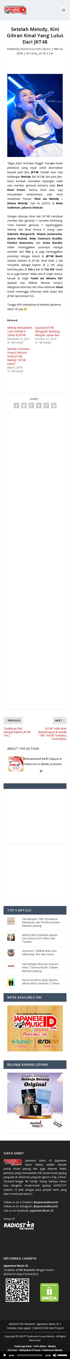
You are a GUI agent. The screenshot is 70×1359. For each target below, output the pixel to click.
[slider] (63, 1355)
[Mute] (55, 1355)
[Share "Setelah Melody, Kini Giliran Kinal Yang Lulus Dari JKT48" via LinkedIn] (53, 405)
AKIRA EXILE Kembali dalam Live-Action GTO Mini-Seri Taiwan (39, 938)
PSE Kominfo (26, 1270)
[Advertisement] (37, 62)
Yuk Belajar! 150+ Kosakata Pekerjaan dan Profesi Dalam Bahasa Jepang (41, 922)
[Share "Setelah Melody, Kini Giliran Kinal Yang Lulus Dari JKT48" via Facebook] (16, 405)
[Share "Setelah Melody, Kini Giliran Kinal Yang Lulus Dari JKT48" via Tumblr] (39, 405)
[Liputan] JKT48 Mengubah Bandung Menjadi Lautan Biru (47, 331)
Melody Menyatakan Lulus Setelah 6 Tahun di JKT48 (19, 331)
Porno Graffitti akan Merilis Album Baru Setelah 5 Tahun (41, 981)
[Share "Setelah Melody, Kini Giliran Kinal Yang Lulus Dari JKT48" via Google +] (31, 405)
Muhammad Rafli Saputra (35, 49)
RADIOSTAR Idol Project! (49, 1328)
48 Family (31, 53)
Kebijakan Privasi (30, 1350)
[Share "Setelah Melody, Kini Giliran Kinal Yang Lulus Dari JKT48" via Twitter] (24, 405)
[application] (35, 1355)
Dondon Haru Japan (19, 1328)
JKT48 (42, 53)
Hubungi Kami (23, 1346)
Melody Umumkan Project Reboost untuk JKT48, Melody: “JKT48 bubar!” (18, 356)
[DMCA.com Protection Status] (49, 1301)
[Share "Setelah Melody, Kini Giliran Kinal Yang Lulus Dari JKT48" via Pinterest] (46, 405)
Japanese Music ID (48, 1324)
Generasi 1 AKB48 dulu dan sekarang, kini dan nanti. (39, 952)
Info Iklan (40, 1346)
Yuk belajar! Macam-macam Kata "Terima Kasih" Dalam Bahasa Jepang (40, 967)
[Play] (5, 1355)
